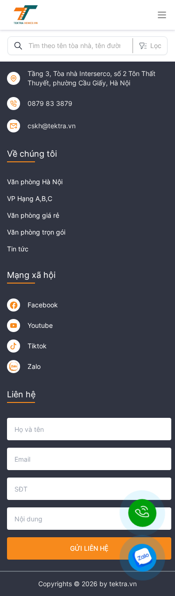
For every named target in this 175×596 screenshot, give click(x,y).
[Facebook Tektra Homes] (13, 305)
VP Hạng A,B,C (29, 198)
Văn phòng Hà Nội (35, 182)
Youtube (40, 325)
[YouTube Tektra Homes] (13, 325)
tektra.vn (123, 584)
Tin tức (17, 249)
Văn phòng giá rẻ (33, 215)
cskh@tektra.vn (52, 126)
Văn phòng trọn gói (36, 232)
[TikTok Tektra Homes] (13, 346)
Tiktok (37, 346)
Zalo (34, 366)
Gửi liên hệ (89, 548)
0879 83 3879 (50, 103)
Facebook (43, 305)
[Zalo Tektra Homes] (13, 366)
